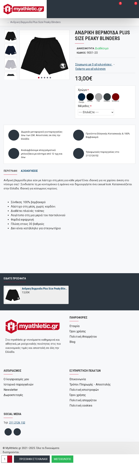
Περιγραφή (10, 171)
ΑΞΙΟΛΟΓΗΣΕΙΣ (29, 171)
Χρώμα (82, 90)
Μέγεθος (84, 106)
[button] (38, 77)
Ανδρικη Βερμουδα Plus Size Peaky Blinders (44, 288)
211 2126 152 (17, 422)
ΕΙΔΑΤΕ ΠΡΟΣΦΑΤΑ (15, 278)
